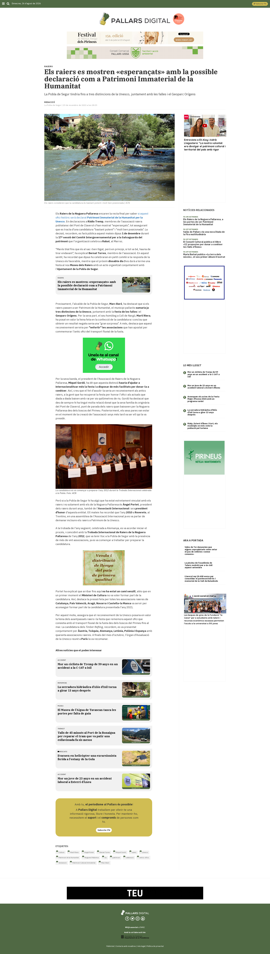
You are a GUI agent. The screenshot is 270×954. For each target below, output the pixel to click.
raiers (61, 278)
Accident (62, 660)
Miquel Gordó (121, 852)
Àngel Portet (89, 852)
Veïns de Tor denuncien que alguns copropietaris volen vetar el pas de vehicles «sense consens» (201, 550)
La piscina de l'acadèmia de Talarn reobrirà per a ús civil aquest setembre (198, 565)
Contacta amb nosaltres (126, 946)
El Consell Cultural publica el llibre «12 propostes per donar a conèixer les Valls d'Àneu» (203, 244)
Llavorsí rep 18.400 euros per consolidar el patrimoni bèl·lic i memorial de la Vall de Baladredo (201, 578)
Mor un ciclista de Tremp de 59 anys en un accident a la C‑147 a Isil (203, 374)
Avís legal (141, 946)
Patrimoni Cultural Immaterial (83, 863)
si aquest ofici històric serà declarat (102, 217)
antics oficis (144, 857)
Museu (60, 706)
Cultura (61, 852)
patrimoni (116, 857)
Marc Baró (105, 863)
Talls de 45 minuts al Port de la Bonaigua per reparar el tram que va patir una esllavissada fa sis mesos (86, 736)
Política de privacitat (155, 946)
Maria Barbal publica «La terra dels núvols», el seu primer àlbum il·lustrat (204, 255)
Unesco (145, 852)
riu (106, 857)
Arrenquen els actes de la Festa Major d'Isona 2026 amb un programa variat (203, 399)
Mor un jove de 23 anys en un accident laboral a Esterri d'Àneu (85, 780)
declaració (63, 863)
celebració (130, 857)
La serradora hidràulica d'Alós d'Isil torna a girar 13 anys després (87, 688)
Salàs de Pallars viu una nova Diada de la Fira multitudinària (204, 233)
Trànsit (61, 729)
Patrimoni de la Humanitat (69, 857)
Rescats (63, 751)
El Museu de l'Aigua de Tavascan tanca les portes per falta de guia (87, 711)
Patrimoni (62, 683)
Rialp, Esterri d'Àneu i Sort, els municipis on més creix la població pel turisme (202, 425)
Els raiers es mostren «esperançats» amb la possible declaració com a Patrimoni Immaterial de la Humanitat (87, 285)
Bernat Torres (105, 852)
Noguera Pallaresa (92, 857)
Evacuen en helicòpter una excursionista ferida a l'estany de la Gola (87, 757)
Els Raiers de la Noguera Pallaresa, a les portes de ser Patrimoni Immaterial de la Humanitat (203, 222)
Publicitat (110, 946)
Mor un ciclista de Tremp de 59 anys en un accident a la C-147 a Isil (88, 665)
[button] (260, 4)
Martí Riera (74, 852)
